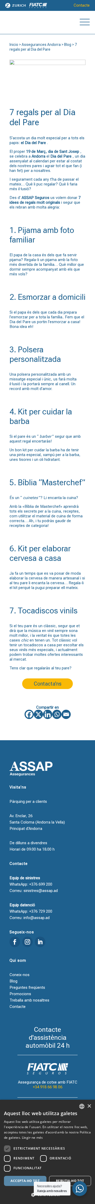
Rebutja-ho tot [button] (70, 1181)
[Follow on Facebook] (15, 942)
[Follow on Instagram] (27, 942)
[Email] (66, 714)
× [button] (89, 1106)
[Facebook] (29, 714)
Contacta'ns (47, 684)
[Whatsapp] (56, 714)
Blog (67, 44)
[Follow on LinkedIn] (40, 942)
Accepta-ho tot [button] (25, 1181)
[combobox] (81, 1106)
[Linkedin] (47, 714)
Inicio (14, 44)
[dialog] (47, 1152)
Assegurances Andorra (41, 44)
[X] (38, 714)
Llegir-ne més (32, 1137)
